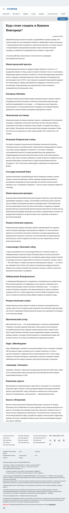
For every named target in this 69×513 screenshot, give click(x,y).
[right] (67, 14)
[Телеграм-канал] (59, 440)
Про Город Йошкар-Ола (39, 438)
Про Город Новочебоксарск (40, 435)
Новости (5, 457)
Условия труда (22, 455)
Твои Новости (6, 442)
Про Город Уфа (37, 440)
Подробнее (50, 493)
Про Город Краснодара (9, 444)
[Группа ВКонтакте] (50, 440)
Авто (36, 455)
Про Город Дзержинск (8, 435)
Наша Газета (6, 438)
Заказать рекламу (53, 14)
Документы (6, 14)
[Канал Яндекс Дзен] (63, 440)
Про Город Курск (7, 440)
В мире (34, 14)
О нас (20, 451)
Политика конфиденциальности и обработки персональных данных (20, 495)
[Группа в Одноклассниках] (54, 440)
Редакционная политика (9, 455)
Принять (62, 19)
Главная (21, 457)
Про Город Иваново (23, 438)
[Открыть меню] (4, 9)
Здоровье (41, 14)
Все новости (16, 14)
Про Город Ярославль (23, 442)
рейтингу (16, 56)
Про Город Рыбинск (23, 440)
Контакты (37, 451)
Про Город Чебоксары (23, 435)
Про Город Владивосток (39, 442)
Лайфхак (25, 14)
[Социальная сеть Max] (50, 444)
